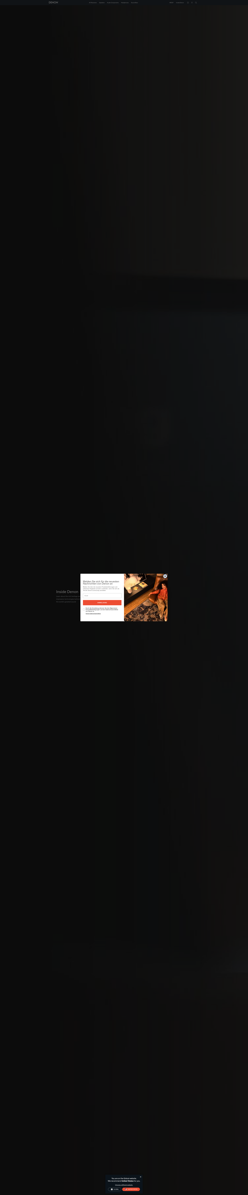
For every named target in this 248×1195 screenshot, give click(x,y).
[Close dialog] (141, 1177)
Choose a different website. (124, 1185)
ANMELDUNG (102, 602)
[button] (131, 1189)
